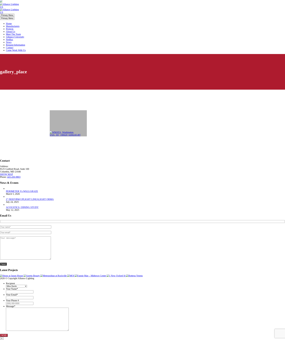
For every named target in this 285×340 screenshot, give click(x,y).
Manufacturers (12, 26)
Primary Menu (7, 15)
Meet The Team (13, 34)
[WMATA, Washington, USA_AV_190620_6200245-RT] (68, 123)
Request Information (15, 45)
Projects (9, 29)
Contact (9, 47)
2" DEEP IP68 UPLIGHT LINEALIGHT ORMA (30, 199)
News (8, 42)
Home (9, 23)
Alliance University (15, 37)
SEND (4, 335)
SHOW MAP (6, 174)
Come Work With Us (16, 50)
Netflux (9, 39)
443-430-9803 (13, 177)
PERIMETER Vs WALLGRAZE (22, 191)
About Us (10, 31)
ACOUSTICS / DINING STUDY (22, 207)
